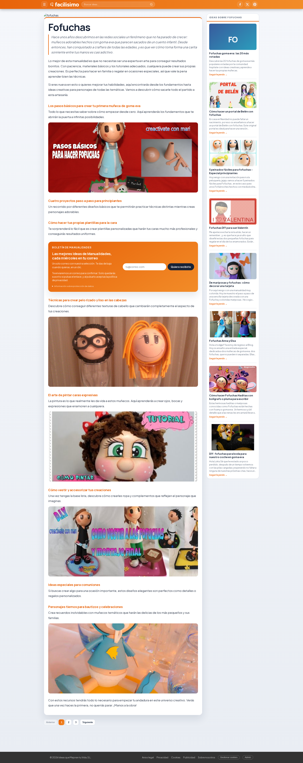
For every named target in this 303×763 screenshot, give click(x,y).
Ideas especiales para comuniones (74, 584)
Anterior (50, 722)
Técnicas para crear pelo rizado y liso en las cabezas (87, 300)
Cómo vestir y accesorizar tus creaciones (79, 490)
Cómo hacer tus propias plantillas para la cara (82, 222)
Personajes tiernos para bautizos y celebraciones (85, 606)
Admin (248, 757)
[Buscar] (151, 4)
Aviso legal (148, 757)
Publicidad (189, 757)
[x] (247, 4)
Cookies (175, 757)
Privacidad (162, 757)
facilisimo (67, 4)
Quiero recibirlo (181, 266)
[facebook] (240, 4)
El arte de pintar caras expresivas (73, 395)
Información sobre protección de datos (74, 286)
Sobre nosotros (206, 757)
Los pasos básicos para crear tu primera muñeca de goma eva (94, 106)
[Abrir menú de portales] (44, 4)
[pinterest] (255, 4)
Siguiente (87, 722)
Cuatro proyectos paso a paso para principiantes (85, 200)
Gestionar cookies (228, 757)
